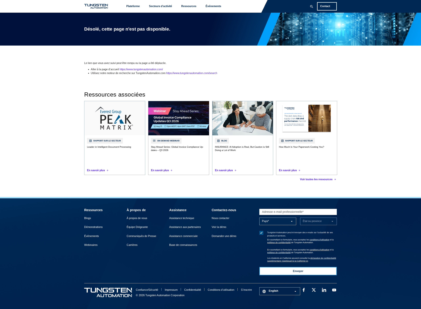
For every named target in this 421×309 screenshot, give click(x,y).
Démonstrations (93, 227)
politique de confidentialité (279, 242)
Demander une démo (224, 236)
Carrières (132, 245)
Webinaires (91, 245)
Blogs (87, 218)
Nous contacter (220, 218)
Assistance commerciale (183, 236)
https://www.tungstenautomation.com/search (191, 73)
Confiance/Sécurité (147, 289)
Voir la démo (219, 227)
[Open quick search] (311, 6)
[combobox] (279, 291)
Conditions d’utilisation (221, 289)
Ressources (188, 6)
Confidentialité (192, 289)
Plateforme (133, 6)
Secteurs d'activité (160, 6)
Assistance (177, 210)
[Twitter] (313, 289)
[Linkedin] (324, 289)
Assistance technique (181, 218)
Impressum (171, 289)
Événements (213, 6)
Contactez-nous (224, 210)
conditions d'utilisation (319, 240)
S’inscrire (246, 289)
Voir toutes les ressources (316, 179)
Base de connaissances (183, 245)
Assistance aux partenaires (185, 227)
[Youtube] (334, 289)
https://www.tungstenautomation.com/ (141, 69)
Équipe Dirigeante (137, 227)
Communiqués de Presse (141, 236)
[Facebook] (303, 289)
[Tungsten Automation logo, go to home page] (108, 292)
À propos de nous (137, 218)
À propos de (136, 210)
